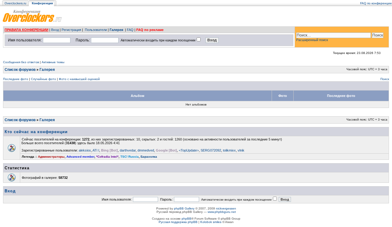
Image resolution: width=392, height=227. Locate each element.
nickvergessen (226, 208)
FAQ (130, 30)
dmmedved (146, 150)
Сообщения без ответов (21, 62)
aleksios (85, 150)
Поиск (384, 79)
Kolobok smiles (210, 222)
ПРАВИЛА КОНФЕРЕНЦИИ (26, 30)
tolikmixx (229, 150)
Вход (55, 30)
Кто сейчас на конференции (36, 131)
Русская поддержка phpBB (178, 222)
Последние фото (15, 79)
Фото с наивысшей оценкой (79, 79)
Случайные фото (43, 79)
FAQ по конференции (376, 3)
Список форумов (20, 69)
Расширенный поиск (312, 40)
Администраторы (51, 156)
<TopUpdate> (189, 150)
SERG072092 (211, 150)
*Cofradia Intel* (107, 156)
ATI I (95, 150)
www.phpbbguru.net (222, 212)
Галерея (116, 30)
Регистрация (71, 30)
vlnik (241, 150)
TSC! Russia (129, 156)
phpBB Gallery (184, 208)
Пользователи (96, 30)
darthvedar (128, 150)
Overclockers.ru (15, 3)
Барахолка (149, 156)
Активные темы (53, 62)
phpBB (186, 218)
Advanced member (80, 156)
